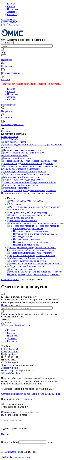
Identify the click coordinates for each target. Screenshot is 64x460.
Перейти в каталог (10, 305)
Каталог (11, 6)
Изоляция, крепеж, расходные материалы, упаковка (27, 193)
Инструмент (22, 187)
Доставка (12, 11)
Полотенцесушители (35, 171)
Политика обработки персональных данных (38, 394)
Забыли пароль (8, 452)
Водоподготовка (29, 185)
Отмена (5, 434)
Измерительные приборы (42, 182)
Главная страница (10, 279)
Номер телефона (9, 442)
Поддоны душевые (33, 179)
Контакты (12, 14)
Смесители (20, 142)
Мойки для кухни (31, 177)
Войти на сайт (8, 19)
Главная (11, 3)
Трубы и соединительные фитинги (24, 154)
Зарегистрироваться (20, 457)
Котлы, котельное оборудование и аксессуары (29, 167)
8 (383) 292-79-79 (9, 22)
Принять (6, 320)
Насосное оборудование (40, 163)
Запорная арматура (33, 150)
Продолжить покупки (29, 412)
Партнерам (12, 9)
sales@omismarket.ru (19, 325)
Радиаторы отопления (37, 174)
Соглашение (7, 394)
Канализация (24, 158)
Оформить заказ (9, 412)
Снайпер (27, 399)
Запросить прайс (9, 367)
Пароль (50, 442)
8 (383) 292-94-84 (9, 25)
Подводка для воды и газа (43, 160)
